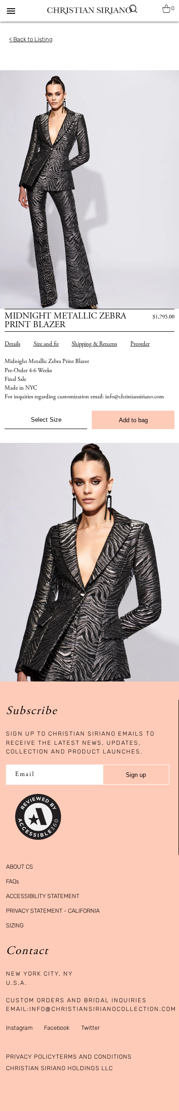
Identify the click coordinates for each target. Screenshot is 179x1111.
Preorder (140, 344)
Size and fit (46, 344)
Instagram (19, 1027)
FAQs (12, 881)
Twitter (90, 1027)
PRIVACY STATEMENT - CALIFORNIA (53, 910)
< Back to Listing (30, 39)
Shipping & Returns (94, 344)
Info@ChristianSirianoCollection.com (102, 1008)
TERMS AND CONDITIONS (94, 1056)
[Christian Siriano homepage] (89, 10)
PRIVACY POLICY (31, 1056)
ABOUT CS (19, 866)
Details (12, 344)
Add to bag (133, 420)
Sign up (136, 774)
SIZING (15, 925)
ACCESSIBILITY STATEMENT (42, 896)
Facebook (56, 1027)
